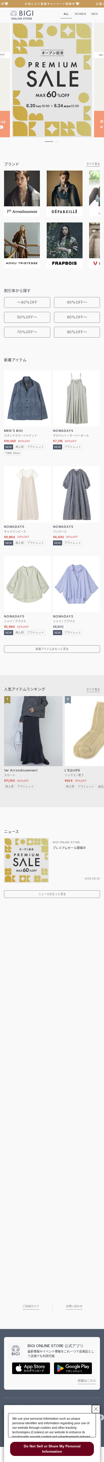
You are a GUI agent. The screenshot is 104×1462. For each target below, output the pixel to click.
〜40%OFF (27, 302)
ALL (66, 14)
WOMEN (80, 14)
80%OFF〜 (77, 332)
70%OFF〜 (27, 332)
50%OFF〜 (27, 317)
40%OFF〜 (77, 302)
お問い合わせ (74, 1306)
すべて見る (93, 164)
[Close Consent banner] (96, 1409)
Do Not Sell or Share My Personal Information (52, 1448)
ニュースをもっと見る (52, 894)
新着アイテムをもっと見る (52, 649)
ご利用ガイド (30, 1306)
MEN (94, 14)
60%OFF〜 (77, 317)
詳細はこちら (87, 1381)
